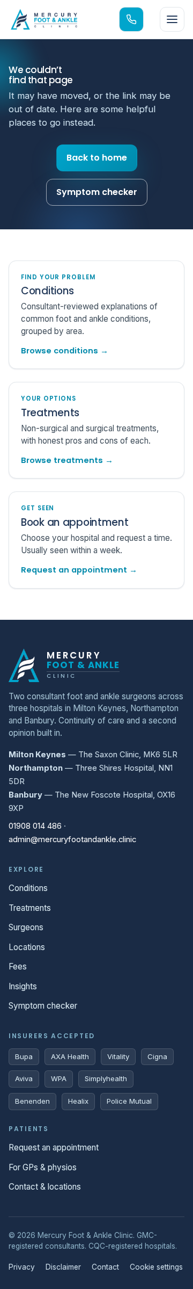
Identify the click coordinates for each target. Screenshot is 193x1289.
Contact (105, 1267)
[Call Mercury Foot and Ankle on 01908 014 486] (131, 19)
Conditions (28, 888)
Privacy (22, 1267)
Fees (18, 966)
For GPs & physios (43, 1167)
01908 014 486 (35, 826)
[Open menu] (172, 19)
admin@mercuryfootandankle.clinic (72, 839)
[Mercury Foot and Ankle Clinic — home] (44, 19)
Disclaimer (63, 1267)
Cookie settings (156, 1267)
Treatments (30, 908)
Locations (27, 947)
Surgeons (26, 927)
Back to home (96, 157)
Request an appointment (54, 1147)
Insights (23, 986)
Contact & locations (45, 1187)
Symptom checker (96, 192)
